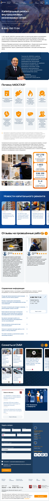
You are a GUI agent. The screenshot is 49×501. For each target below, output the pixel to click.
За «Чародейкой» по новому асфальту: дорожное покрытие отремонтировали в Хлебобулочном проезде (12, 397)
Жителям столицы (31, 480)
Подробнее (26, 498)
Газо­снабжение (11, 480)
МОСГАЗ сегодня (3, 480)
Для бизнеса (38, 480)
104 (9, 487)
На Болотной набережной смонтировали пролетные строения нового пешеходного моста (13, 411)
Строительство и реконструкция (19, 480)
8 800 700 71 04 (35, 297)
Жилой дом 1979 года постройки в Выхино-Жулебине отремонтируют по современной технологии (12, 404)
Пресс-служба (43, 480)
